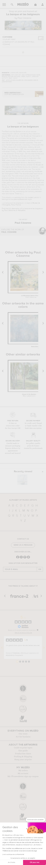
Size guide (23, 750)
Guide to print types (23, 747)
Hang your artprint (23, 759)
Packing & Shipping (23, 756)
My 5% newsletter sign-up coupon (23, 776)
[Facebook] (18, 558)
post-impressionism (20, 199)
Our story (23, 733)
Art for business (23, 736)
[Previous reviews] (2, 647)
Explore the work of (12, 231)
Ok (39, 569)
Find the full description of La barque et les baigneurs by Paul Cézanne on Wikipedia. (22, 209)
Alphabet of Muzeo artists (23, 500)
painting (17, 197)
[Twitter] (28, 558)
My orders (23, 770)
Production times (23, 753)
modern (31, 197)
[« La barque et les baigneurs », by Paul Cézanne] (22, 480)
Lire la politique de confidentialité (13, 854)
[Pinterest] (25, 558)
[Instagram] (21, 558)
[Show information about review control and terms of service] (38, 630)
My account (23, 773)
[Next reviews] (44, 647)
